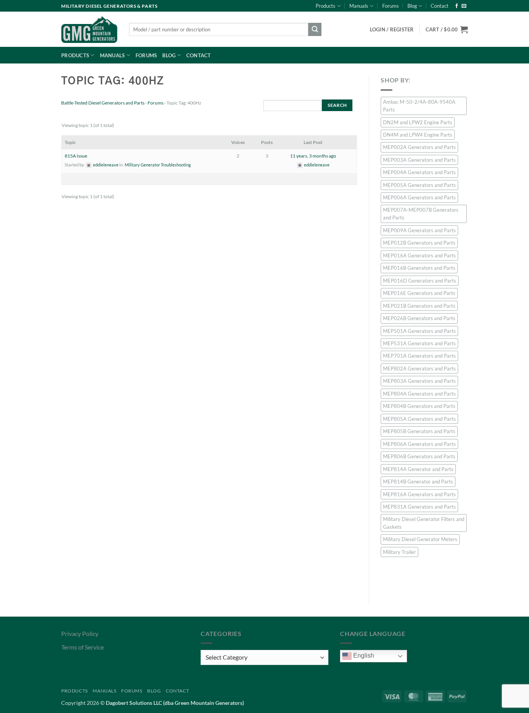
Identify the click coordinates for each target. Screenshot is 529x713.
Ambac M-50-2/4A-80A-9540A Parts (419, 106)
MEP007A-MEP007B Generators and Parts (421, 214)
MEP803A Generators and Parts (419, 381)
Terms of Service (82, 647)
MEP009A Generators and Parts (419, 230)
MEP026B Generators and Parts (419, 318)
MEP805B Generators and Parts (419, 431)
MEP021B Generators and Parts (419, 306)
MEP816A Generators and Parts (419, 494)
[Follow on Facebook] (456, 6)
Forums (390, 6)
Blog (412, 6)
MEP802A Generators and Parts (419, 368)
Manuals (358, 6)
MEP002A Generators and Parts (419, 147)
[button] (447, 29)
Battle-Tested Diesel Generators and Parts (102, 103)
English (363, 655)
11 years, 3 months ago (313, 156)
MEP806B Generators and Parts (419, 456)
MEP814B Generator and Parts (418, 481)
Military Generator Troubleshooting (158, 164)
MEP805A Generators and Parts (419, 419)
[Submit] (314, 29)
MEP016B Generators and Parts (419, 268)
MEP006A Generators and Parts (419, 197)
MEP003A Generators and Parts (419, 160)
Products (325, 6)
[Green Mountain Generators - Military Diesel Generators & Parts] (89, 29)
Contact (439, 6)
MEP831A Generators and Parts (419, 507)
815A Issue (76, 156)
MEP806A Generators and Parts (419, 444)
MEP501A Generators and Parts (419, 331)
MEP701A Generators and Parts (419, 356)
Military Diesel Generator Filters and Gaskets (423, 523)
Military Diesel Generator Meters (420, 539)
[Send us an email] (464, 6)
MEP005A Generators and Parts (419, 185)
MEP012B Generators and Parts (419, 243)
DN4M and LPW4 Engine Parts (417, 135)
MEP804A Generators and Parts (419, 394)
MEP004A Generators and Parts (419, 172)
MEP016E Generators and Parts (419, 293)
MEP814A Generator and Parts (418, 469)
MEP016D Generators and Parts (419, 281)
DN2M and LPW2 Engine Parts (417, 122)
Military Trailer (399, 552)
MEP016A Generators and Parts (419, 255)
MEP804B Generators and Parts (419, 406)
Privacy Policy (79, 633)
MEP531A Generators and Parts (419, 343)
